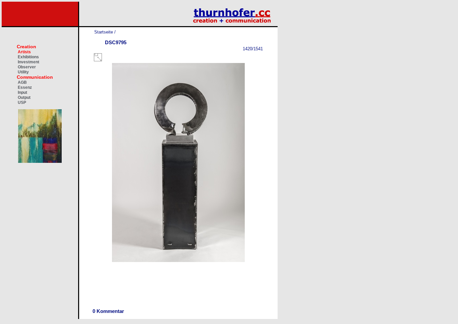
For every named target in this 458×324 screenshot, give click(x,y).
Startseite (103, 32)
